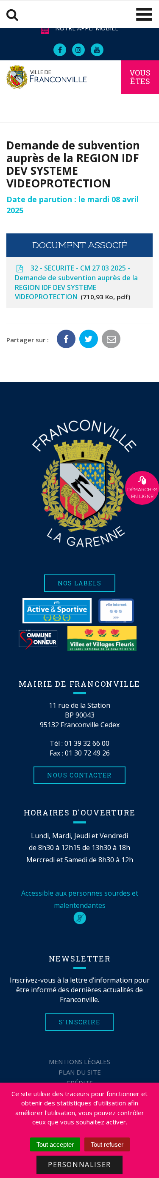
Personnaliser (79, 1164)
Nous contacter (79, 775)
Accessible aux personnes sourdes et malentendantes (79, 899)
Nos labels (80, 583)
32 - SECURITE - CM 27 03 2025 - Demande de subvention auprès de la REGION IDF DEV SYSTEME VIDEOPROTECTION (76, 282)
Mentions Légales (79, 1061)
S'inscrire (79, 1022)
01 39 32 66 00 (86, 743)
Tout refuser (107, 1144)
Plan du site (80, 1072)
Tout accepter (55, 1144)
